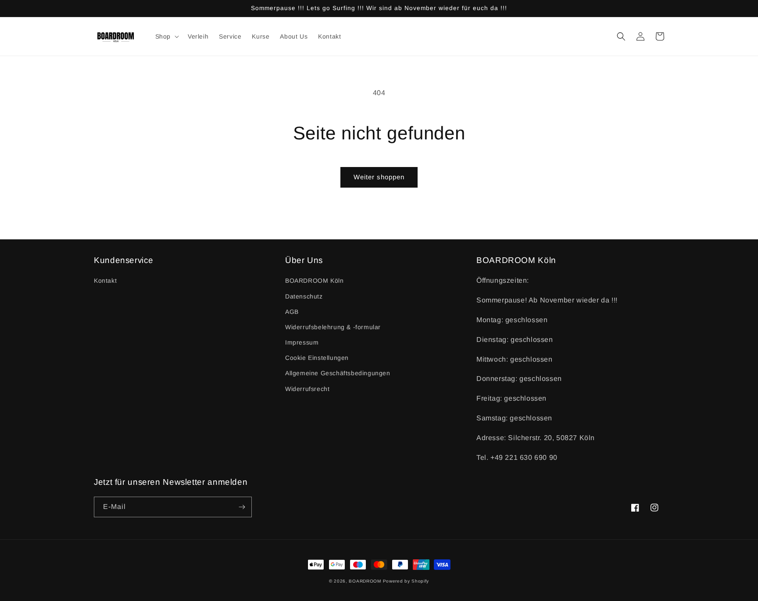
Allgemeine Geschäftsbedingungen (337, 373)
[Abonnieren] (241, 507)
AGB (292, 311)
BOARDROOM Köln (314, 280)
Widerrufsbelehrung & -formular (333, 327)
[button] (166, 36)
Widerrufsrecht (307, 388)
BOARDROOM (365, 581)
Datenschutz (304, 296)
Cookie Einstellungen (317, 357)
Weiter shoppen (379, 177)
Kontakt (105, 280)
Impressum (301, 342)
